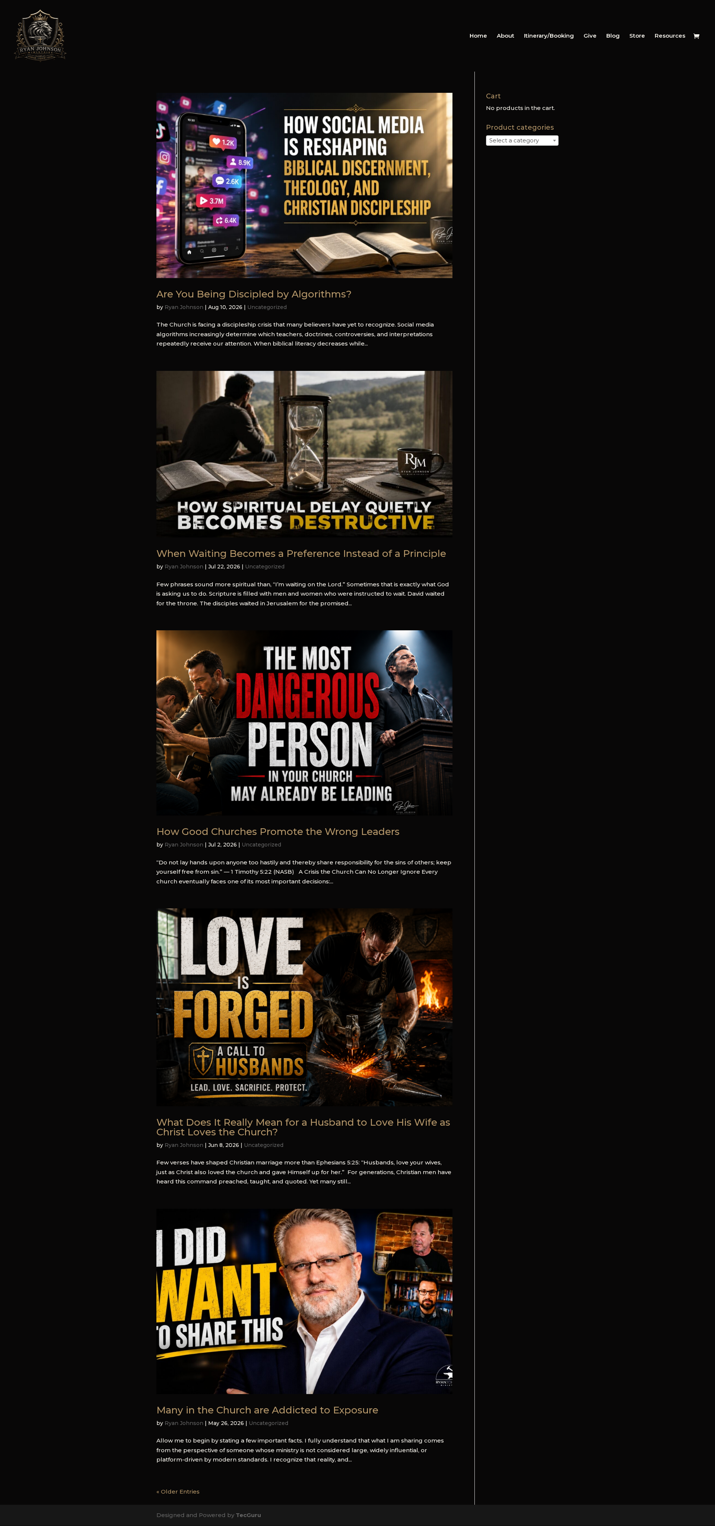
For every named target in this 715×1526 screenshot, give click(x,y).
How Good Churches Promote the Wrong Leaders (278, 832)
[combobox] (522, 140)
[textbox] (516, 140)
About (505, 36)
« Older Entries (178, 1491)
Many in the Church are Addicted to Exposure (267, 1410)
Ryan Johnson (184, 307)
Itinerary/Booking (549, 36)
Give (590, 36)
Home (478, 36)
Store (637, 36)
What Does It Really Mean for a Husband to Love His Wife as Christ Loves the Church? (303, 1127)
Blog (613, 36)
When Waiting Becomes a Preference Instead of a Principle (301, 553)
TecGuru (248, 1515)
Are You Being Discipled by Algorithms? (254, 294)
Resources (670, 36)
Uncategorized (267, 307)
